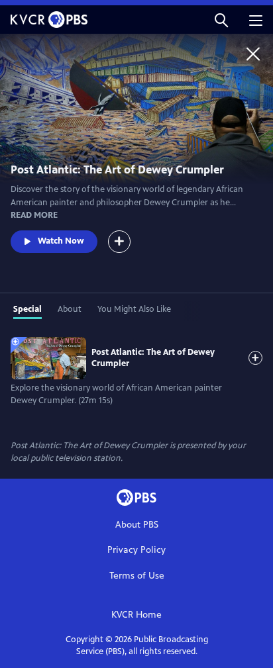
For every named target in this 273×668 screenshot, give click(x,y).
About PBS (136, 524)
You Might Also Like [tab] (134, 309)
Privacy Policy (136, 549)
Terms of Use (136, 575)
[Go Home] (253, 53)
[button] (221, 19)
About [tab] (70, 309)
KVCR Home (136, 614)
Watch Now (61, 241)
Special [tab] (27, 309)
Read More (34, 215)
